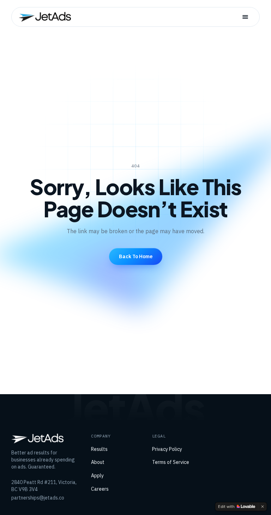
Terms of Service (170, 462)
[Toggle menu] (245, 17)
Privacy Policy (167, 449)
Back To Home (135, 256)
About (97, 462)
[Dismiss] (262, 506)
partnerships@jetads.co (37, 498)
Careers (100, 489)
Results (99, 449)
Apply (97, 475)
